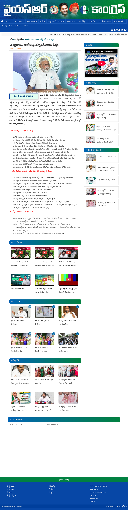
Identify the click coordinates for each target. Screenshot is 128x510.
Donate (18, 25)
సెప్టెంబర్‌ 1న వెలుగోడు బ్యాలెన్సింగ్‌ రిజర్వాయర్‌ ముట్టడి (18, 410)
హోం (11, 39)
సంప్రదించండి (118, 21)
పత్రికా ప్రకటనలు (32, 21)
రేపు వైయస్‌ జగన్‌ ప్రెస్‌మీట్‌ (106, 179)
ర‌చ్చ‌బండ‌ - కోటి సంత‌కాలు (56, 21)
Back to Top (123, 505)
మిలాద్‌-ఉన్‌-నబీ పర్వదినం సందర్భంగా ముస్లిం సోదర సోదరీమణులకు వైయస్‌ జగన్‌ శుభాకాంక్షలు (61, 34)
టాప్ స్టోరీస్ (18, 39)
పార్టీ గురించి (11, 486)
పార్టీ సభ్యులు (11, 495)
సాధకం (9, 492)
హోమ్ (2, 21)
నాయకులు (10, 489)
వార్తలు (8, 21)
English (26, 25)
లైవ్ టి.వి (92, 21)
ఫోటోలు (42, 21)
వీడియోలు (70, 21)
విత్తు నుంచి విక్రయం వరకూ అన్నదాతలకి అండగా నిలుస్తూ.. (43, 292)
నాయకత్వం (18, 21)
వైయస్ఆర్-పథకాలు (105, 21)
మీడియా (51, 489)
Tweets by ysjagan (52, 424)
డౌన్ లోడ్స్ (82, 21)
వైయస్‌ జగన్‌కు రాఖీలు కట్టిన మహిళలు (103, 34)
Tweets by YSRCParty (15, 424)
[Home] (64, 9)
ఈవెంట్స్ (52, 486)
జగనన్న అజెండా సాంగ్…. (19, 289)
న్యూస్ (51, 492)
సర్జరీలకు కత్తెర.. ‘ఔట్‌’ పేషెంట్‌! (107, 157)
